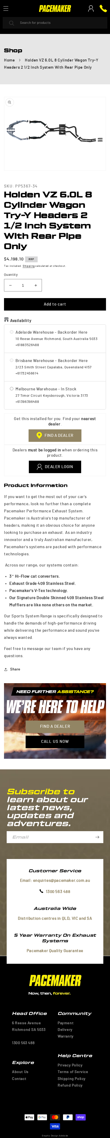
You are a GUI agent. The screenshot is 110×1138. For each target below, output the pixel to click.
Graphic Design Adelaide (55, 1136)
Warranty (66, 1036)
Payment (65, 1023)
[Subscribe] (97, 837)
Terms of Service (73, 1072)
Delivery (65, 1030)
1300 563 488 (58, 892)
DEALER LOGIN (59, 467)
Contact (19, 1079)
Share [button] (15, 669)
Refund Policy (70, 1085)
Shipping (29, 266)
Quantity (11, 275)
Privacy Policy (70, 1065)
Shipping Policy (72, 1079)
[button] (6, 8)
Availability (20, 321)
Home (9, 60)
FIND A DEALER (59, 436)
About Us (20, 1072)
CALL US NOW (55, 742)
